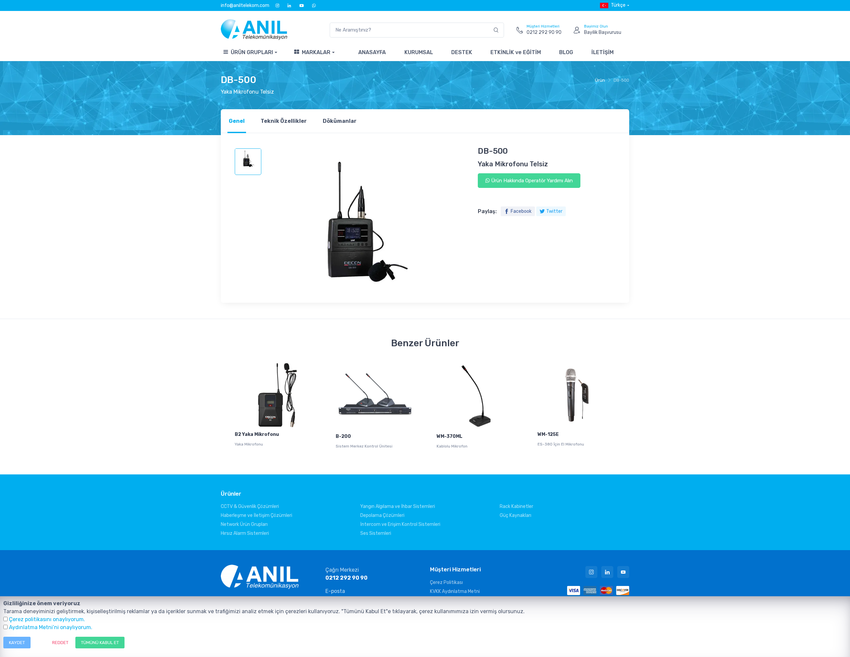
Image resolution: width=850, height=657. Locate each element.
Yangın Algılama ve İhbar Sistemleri (397, 506)
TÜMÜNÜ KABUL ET (100, 642)
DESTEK (461, 52)
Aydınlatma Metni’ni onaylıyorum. (50, 627)
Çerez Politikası (446, 582)
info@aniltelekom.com (245, 5)
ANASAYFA (372, 52)
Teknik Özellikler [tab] (284, 121)
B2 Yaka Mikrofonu (257, 434)
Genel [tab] (237, 121)
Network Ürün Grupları (244, 524)
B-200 (343, 436)
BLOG (566, 52)
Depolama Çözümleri (382, 515)
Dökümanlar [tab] (340, 121)
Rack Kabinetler (516, 506)
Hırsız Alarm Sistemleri (245, 533)
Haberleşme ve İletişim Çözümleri (256, 515)
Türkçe (618, 5)
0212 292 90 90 (346, 578)
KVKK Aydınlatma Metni (455, 591)
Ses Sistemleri (375, 533)
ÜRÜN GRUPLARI (252, 52)
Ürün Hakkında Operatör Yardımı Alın (531, 181)
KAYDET (17, 642)
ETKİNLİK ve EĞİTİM (515, 52)
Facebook (521, 211)
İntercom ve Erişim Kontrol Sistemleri (400, 524)
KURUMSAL (418, 52)
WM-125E (548, 434)
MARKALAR (316, 52)
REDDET (60, 642)
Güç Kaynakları (515, 515)
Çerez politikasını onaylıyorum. (47, 619)
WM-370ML (450, 436)
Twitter (554, 211)
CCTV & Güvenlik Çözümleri (250, 506)
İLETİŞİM (602, 52)
